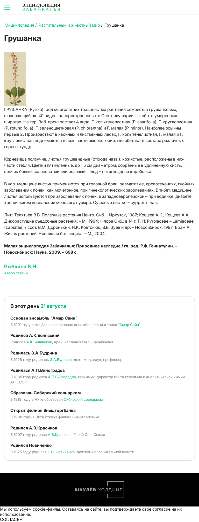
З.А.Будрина (61, 359)
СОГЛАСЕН (11, 519)
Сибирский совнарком (83, 399)
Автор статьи (16, 273)
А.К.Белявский (39, 342)
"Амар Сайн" (129, 324)
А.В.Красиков (60, 434)
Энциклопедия (19, 25)
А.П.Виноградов (62, 377)
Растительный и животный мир (69, 25)
